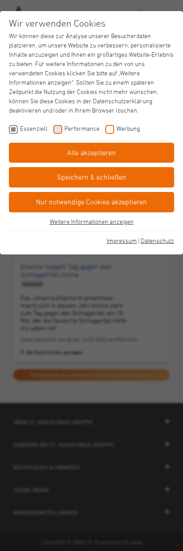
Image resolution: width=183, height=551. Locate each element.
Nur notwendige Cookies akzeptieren (91, 202)
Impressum (122, 240)
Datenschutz (157, 240)
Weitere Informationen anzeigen (92, 221)
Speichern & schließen (91, 177)
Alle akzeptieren (91, 152)
